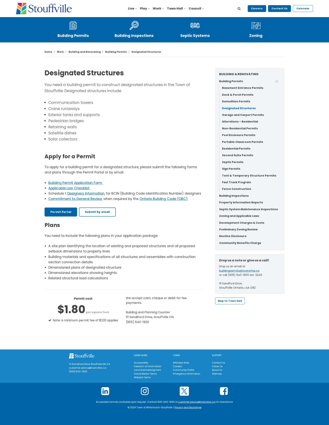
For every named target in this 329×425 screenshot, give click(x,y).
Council (195, 8)
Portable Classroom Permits (242, 142)
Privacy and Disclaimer (188, 407)
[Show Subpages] (277, 81)
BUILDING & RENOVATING (239, 74)
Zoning (256, 35)
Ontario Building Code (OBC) (164, 199)
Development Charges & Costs (241, 223)
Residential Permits (236, 148)
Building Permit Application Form (75, 183)
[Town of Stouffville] (44, 8)
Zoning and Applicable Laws (239, 216)
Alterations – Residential (240, 121)
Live (131, 8)
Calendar (303, 8)
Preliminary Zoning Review (238, 229)
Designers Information (85, 193)
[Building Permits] (73, 25)
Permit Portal (60, 212)
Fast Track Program (236, 182)
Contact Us (279, 8)
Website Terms (142, 377)
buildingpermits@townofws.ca (239, 271)
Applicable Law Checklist (69, 188)
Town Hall (175, 8)
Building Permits (73, 35)
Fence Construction (236, 189)
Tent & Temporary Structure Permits (249, 175)
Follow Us (217, 366)
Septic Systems (195, 35)
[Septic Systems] (195, 25)
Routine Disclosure (233, 236)
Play (143, 8)
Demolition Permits (236, 101)
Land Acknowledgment (147, 370)
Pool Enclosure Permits (238, 135)
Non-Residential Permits (240, 128)
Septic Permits (232, 162)
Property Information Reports (241, 202)
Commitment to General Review (75, 199)
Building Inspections (134, 35)
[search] (239, 8)
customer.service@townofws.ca (196, 402)
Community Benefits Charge (240, 243)
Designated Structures (239, 108)
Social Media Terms (145, 373)
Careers (257, 8)
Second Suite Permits (237, 155)
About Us (217, 370)
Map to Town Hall (230, 300)
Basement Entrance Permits (242, 88)
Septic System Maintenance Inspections (248, 209)
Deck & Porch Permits (237, 95)
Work (157, 8)
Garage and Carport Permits (243, 115)
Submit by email (97, 212)
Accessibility (141, 362)
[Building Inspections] (134, 25)
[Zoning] (255, 25)
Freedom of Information (147, 366)
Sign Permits (231, 169)
